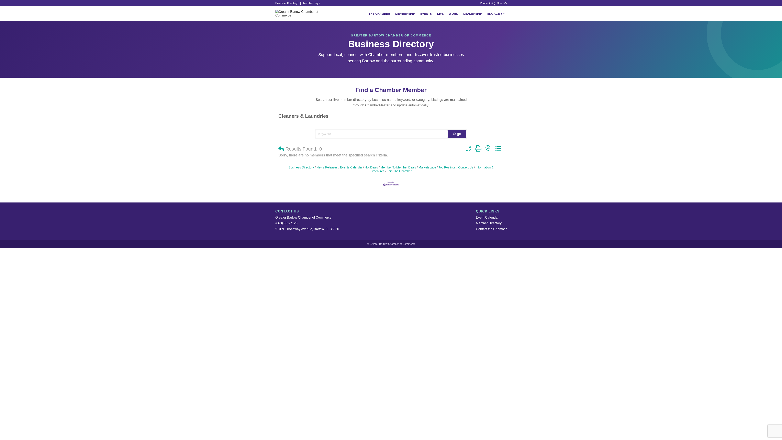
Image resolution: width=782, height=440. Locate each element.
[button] (281, 149)
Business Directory (286, 3)
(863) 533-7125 (286, 223)
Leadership (472, 13)
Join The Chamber (399, 171)
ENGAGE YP (495, 13)
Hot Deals (371, 167)
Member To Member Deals (398, 167)
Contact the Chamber (491, 229)
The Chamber (379, 13)
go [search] (459, 134)
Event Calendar (487, 217)
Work (453, 13)
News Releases (327, 167)
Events (426, 13)
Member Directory (489, 223)
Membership (405, 13)
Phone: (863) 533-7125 (493, 3)
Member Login (311, 3)
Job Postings (447, 167)
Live (440, 13)
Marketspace (427, 167)
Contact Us (465, 167)
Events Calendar (351, 167)
